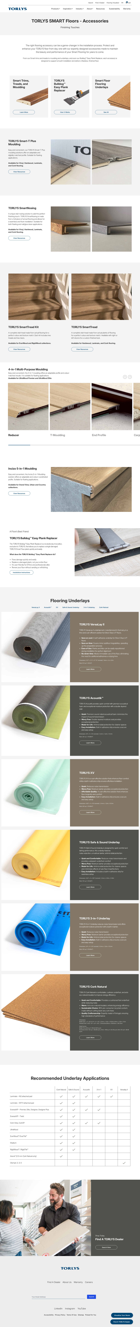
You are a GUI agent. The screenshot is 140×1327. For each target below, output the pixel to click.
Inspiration (67, 9)
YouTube (82, 1308)
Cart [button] (129, 3)
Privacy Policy (60, 1315)
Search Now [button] (106, 1247)
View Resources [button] (19, 172)
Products (55, 9)
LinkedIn (58, 1308)
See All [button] (106, 112)
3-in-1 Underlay (89, 607)
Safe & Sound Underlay (70, 607)
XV (57, 607)
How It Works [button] (65, 112)
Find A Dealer (99, 3)
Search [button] (90, 3)
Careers (89, 1282)
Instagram (70, 1308)
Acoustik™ (48, 607)
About (89, 9)
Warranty (127, 9)
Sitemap (81, 1315)
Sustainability (114, 9)
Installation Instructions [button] (21, 572)
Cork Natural (103, 607)
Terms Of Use (72, 1315)
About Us (67, 1282)
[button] (130, 377)
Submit (91, 1297)
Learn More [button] (24, 112)
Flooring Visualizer (113, 3)
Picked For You (90, 1315)
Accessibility (49, 1315)
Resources (100, 9)
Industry (79, 9)
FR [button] (122, 3)
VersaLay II (36, 607)
